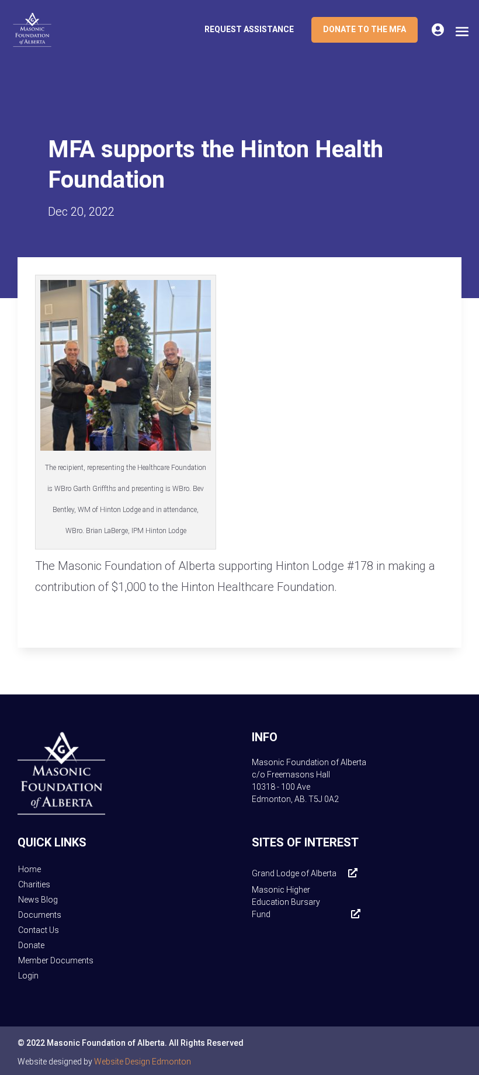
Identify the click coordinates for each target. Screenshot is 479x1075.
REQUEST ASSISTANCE (249, 29)
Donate (31, 945)
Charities (34, 884)
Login (28, 975)
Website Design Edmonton (142, 1061)
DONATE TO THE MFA (364, 29)
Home (29, 869)
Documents (39, 915)
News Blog (38, 899)
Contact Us (38, 930)
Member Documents (55, 960)
